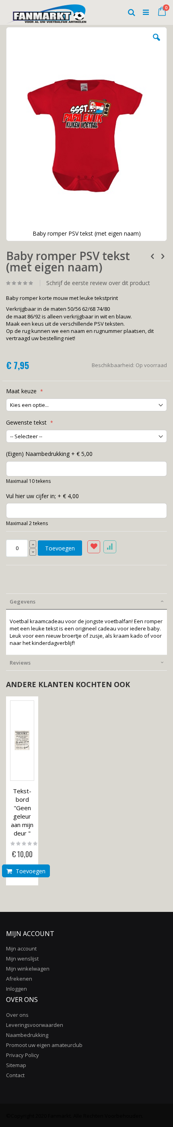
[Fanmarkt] (46, 12)
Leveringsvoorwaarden (34, 1024)
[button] (156, 43)
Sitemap (16, 1065)
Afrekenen (19, 978)
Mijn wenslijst (22, 958)
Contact (15, 1075)
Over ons (17, 1014)
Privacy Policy (22, 1055)
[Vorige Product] (152, 255)
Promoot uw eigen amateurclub (44, 1045)
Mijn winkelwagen (27, 968)
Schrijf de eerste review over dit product (98, 283)
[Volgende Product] (162, 255)
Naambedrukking (27, 1035)
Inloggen (16, 988)
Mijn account (21, 948)
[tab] (86, 601)
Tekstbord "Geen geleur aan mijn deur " (22, 812)
